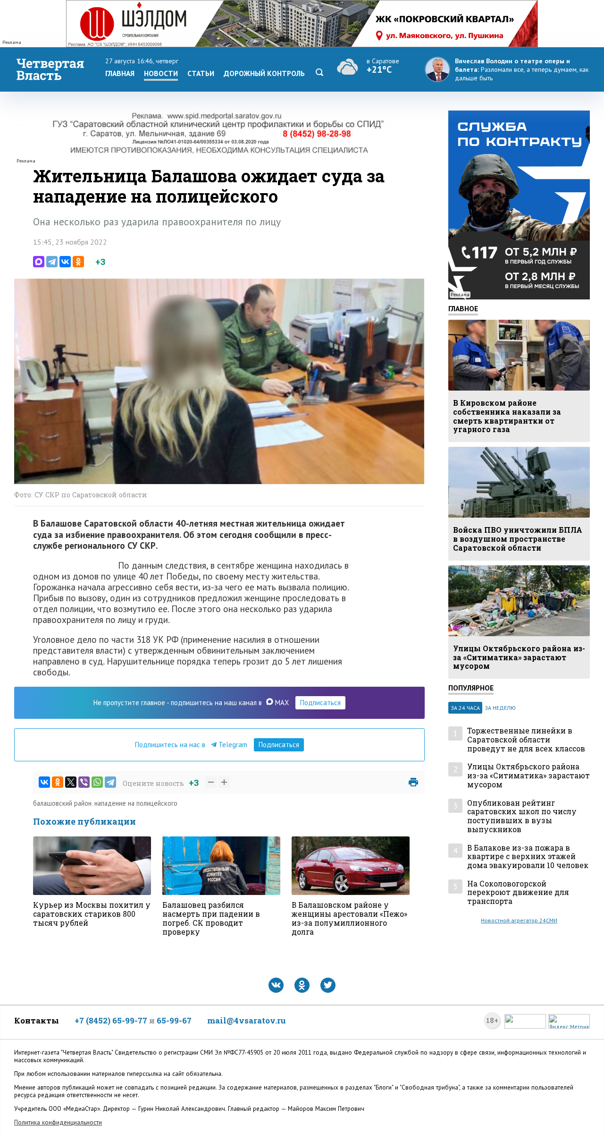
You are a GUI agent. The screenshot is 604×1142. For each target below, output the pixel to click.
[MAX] (38, 261)
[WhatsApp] (97, 782)
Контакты (36, 1020)
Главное (463, 308)
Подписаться (320, 702)
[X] (70, 782)
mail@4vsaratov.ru (246, 1020)
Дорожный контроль (264, 73)
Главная (119, 73)
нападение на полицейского (135, 803)
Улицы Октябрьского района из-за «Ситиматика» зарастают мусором (528, 775)
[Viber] (84, 782)
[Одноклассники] (78, 261)
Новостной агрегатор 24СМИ (519, 920)
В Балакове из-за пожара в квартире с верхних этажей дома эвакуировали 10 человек (527, 857)
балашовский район (62, 803)
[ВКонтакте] (65, 261)
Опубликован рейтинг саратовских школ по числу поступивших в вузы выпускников (522, 816)
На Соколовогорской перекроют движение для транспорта (518, 892)
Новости (161, 73)
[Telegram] (52, 261)
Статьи (200, 73)
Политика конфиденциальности (58, 1122)
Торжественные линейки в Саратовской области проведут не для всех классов (526, 739)
